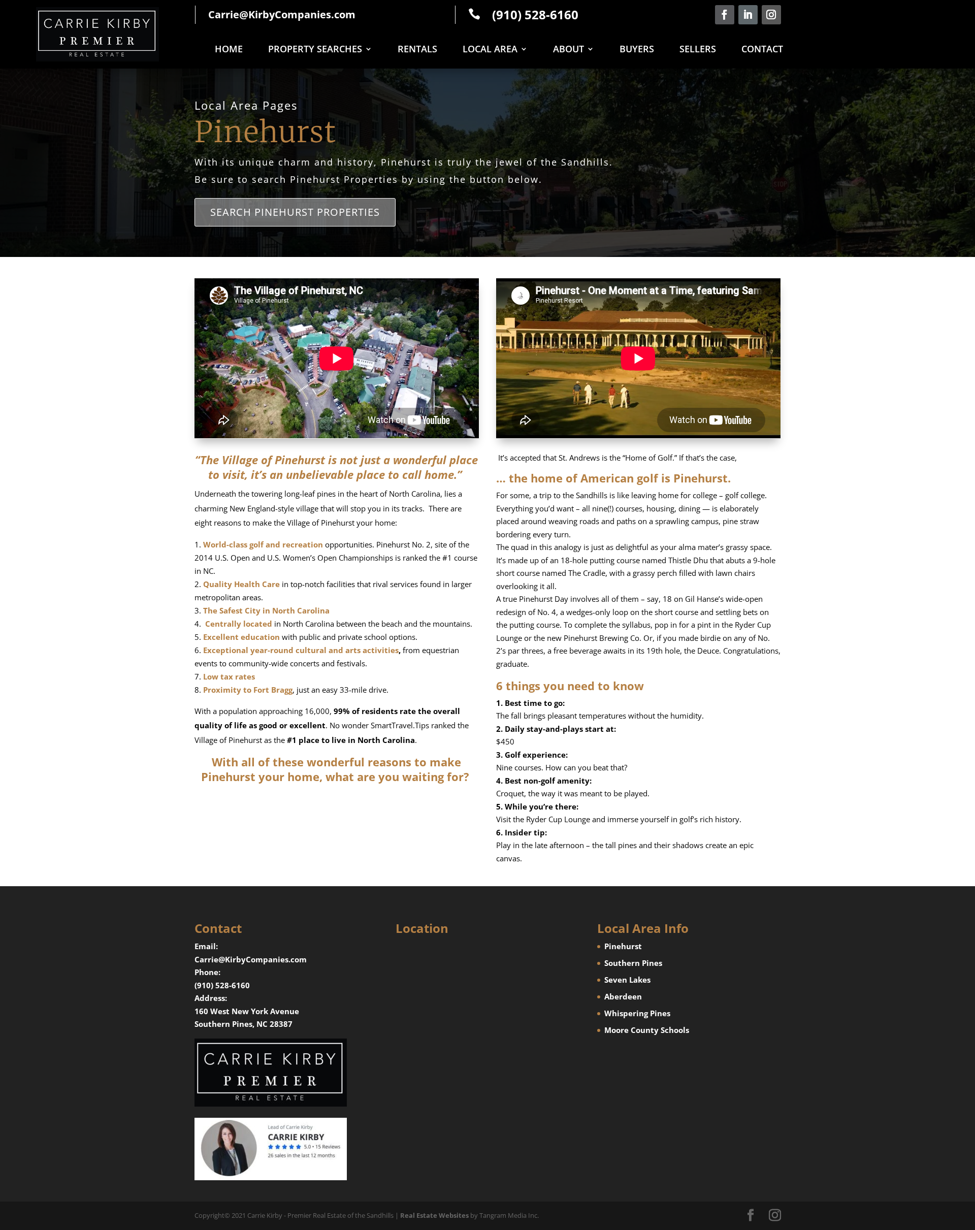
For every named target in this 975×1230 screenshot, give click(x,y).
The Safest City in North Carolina (266, 610)
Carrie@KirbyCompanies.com (281, 14)
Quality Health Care (241, 584)
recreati (296, 544)
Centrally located (238, 624)
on (318, 544)
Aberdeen (623, 996)
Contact (762, 50)
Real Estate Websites (434, 1215)
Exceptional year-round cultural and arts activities (301, 650)
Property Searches (315, 50)
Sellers (697, 50)
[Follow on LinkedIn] (748, 14)
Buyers (637, 50)
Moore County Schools (646, 1030)
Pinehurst (623, 946)
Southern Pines (633, 963)
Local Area (490, 50)
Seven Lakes (627, 980)
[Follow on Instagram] (771, 14)
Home (229, 50)
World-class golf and (241, 544)
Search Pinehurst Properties (295, 212)
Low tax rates (229, 676)
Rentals (417, 50)
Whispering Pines (637, 1013)
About (568, 50)
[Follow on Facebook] (724, 14)
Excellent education (241, 637)
